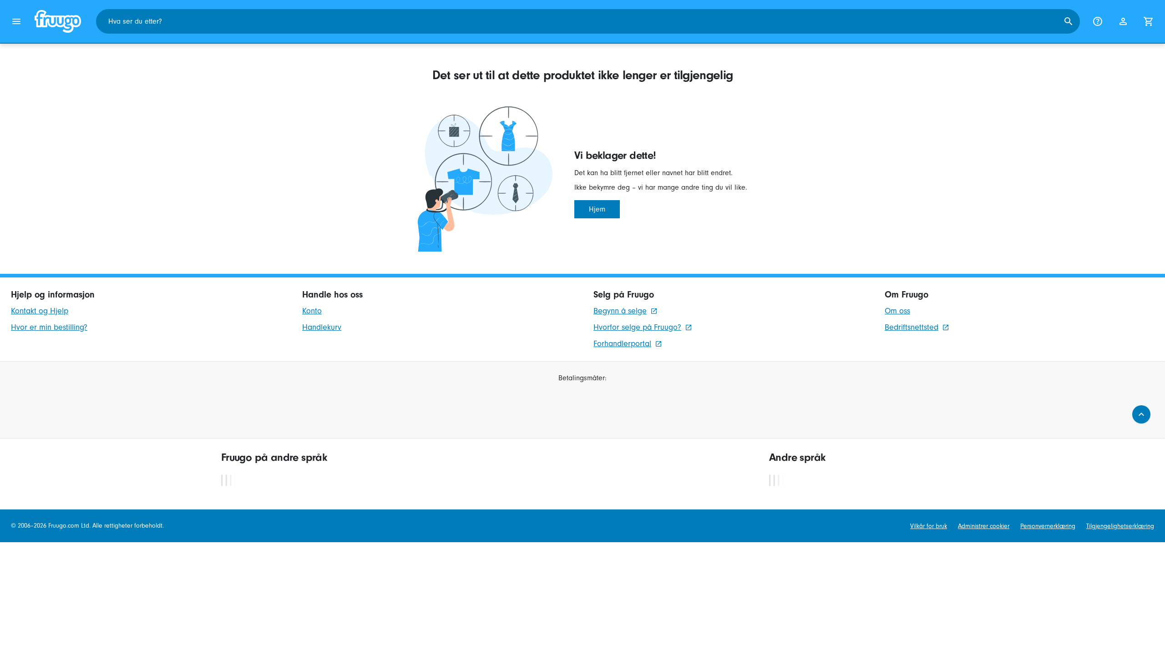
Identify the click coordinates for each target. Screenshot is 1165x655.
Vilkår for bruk (928, 526)
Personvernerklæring (1047, 526)
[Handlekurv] (1149, 21)
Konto (312, 311)
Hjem (597, 209)
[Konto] (1123, 21)
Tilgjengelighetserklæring (1120, 526)
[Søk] (1068, 21)
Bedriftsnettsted (911, 327)
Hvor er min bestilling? (49, 327)
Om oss (897, 311)
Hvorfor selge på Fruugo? (637, 327)
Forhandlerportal (622, 343)
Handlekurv (321, 327)
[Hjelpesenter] (1098, 21)
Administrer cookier (983, 526)
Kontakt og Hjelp (39, 311)
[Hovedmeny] (16, 21)
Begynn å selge (620, 311)
